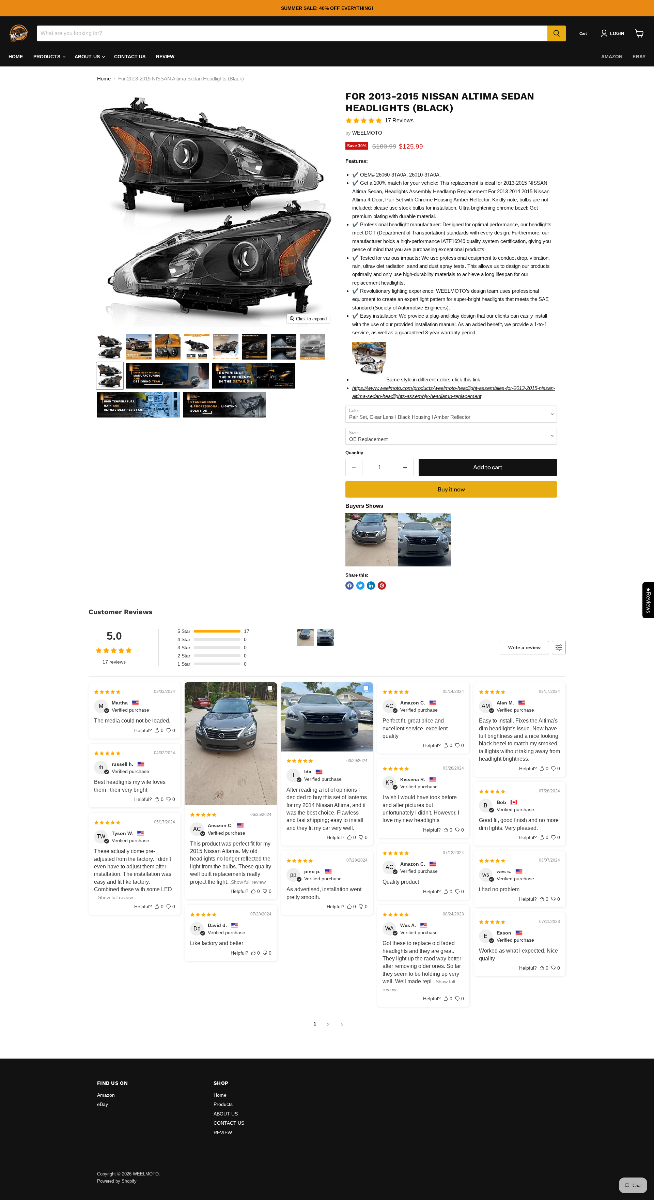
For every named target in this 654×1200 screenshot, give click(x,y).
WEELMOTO (367, 133)
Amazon (612, 56)
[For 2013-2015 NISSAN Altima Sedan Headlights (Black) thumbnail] (109, 346)
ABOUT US (88, 56)
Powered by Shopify (117, 1181)
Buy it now (451, 489)
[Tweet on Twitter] (360, 585)
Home (16, 56)
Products (47, 56)
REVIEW (165, 56)
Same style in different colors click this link (433, 379)
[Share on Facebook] (349, 585)
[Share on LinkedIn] (371, 585)
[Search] (556, 33)
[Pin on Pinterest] (382, 585)
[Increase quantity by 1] (405, 467)
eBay (639, 56)
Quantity (354, 452)
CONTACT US (129, 56)
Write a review (524, 647)
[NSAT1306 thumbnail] (109, 375)
